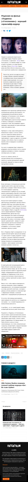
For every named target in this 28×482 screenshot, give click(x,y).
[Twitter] (10, 30)
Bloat (18, 60)
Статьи (24, 5)
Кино (3, 353)
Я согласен (6, 478)
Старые (24, 401)
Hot (21, 353)
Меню (2, 2)
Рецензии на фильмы (15, 353)
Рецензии (18, 5)
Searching (14, 66)
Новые (3, 401)
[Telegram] (7, 30)
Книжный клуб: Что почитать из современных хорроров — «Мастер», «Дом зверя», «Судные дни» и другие (13, 424)
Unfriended (23, 210)
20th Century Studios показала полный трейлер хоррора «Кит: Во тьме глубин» (13, 385)
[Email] (8, 357)
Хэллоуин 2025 (5, 5)
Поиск (26, 2)
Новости (12, 5)
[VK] (4, 30)
